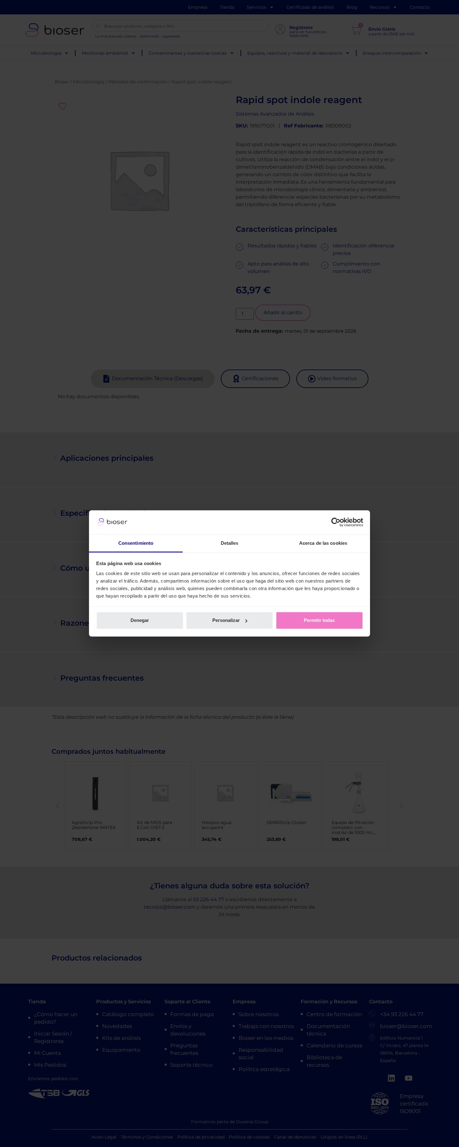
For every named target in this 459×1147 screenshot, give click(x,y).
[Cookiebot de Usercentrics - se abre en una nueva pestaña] (335, 522)
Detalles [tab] (230, 543)
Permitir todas (319, 620)
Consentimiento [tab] (135, 543)
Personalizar (226, 620)
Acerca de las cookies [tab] (323, 543)
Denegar (140, 620)
